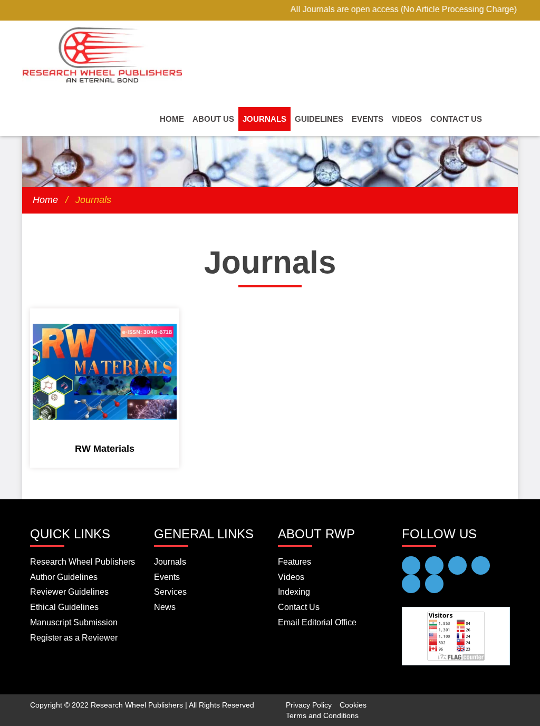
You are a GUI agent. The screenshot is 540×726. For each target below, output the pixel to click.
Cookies (353, 705)
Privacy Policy (309, 705)
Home (172, 118)
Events (367, 118)
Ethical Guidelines (64, 607)
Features (294, 561)
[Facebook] (411, 565)
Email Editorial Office (317, 622)
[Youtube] (434, 565)
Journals (264, 118)
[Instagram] (434, 584)
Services (170, 591)
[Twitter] (457, 565)
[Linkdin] (480, 565)
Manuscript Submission (74, 622)
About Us (213, 118)
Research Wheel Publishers (82, 561)
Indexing (294, 591)
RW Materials (104, 448)
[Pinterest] (411, 584)
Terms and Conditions (322, 715)
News (165, 607)
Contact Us (456, 118)
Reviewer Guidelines (69, 591)
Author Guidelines (64, 577)
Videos (407, 118)
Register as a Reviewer (74, 637)
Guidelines (319, 118)
